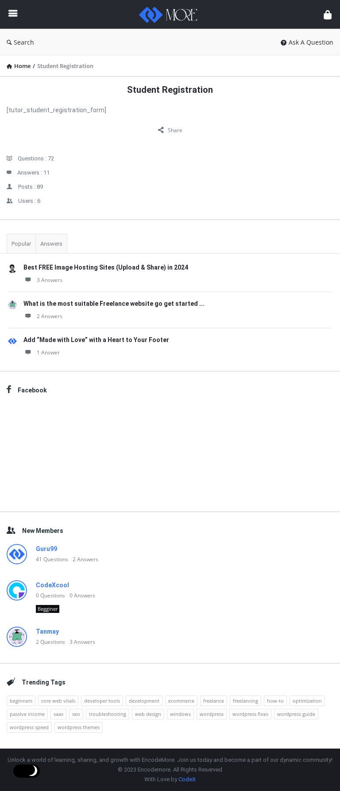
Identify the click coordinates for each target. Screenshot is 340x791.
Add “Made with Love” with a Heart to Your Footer (96, 339)
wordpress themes (79, 727)
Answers (51, 243)
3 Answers (49, 280)
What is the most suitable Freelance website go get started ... (114, 303)
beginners (21, 700)
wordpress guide (296, 714)
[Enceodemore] (173, 14)
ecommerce (181, 700)
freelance (213, 700)
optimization (307, 700)
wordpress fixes (250, 714)
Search (24, 42)
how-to (275, 700)
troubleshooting (107, 714)
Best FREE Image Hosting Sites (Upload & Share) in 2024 (105, 267)
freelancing (245, 700)
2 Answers (49, 316)
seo (76, 714)
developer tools (102, 700)
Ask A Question (311, 42)
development (144, 700)
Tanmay (47, 631)
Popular (21, 243)
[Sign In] (328, 14)
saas (58, 714)
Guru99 (46, 548)
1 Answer (48, 352)
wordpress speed (29, 727)
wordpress (212, 714)
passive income (27, 714)
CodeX (187, 779)
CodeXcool (52, 585)
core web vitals (58, 700)
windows (180, 714)
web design (148, 714)
